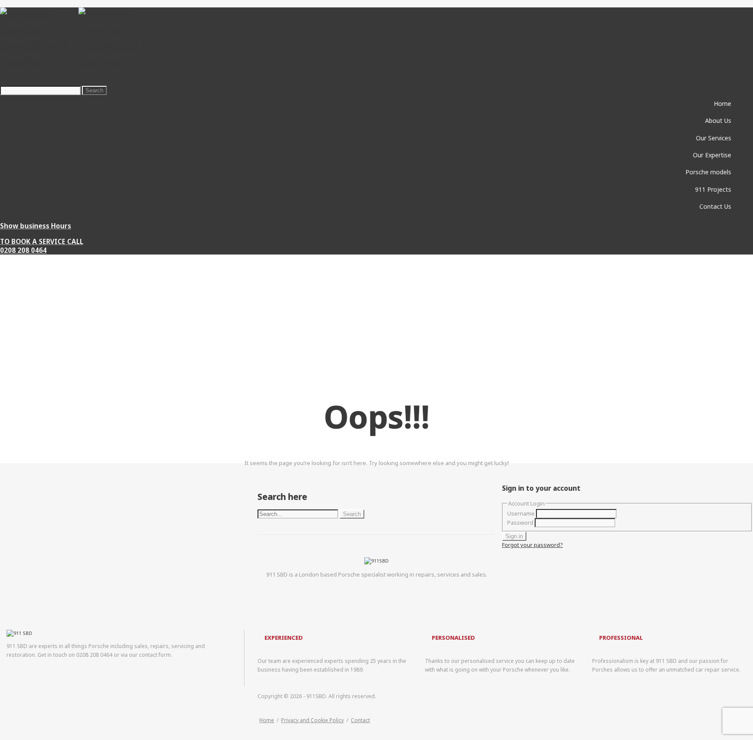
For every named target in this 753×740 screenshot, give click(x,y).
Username (521, 513)
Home (266, 720)
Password (520, 522)
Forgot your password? (532, 545)
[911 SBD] (78, 62)
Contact (360, 720)
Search (94, 90)
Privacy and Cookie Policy (312, 720)
